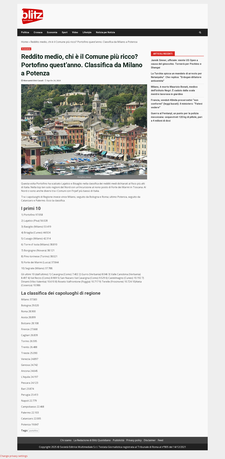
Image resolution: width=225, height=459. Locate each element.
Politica (25, 32)
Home (24, 42)
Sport (65, 32)
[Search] (200, 32)
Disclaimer (150, 440)
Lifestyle (87, 32)
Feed (160, 440)
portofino (33, 430)
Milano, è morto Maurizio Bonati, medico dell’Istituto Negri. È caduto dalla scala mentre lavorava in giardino (174, 90)
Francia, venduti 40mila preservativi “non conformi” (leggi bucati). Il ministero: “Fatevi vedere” (176, 104)
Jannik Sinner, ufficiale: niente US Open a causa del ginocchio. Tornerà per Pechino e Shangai (176, 64)
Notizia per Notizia (105, 32)
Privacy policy (134, 440)
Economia (52, 32)
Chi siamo (65, 440)
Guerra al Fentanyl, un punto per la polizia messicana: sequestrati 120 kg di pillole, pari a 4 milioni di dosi (176, 117)
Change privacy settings (14, 456)
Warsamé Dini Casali (33, 80)
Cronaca (38, 32)
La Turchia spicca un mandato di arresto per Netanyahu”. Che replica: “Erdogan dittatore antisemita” (176, 77)
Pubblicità (118, 440)
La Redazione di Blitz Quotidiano (92, 440)
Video (75, 32)
